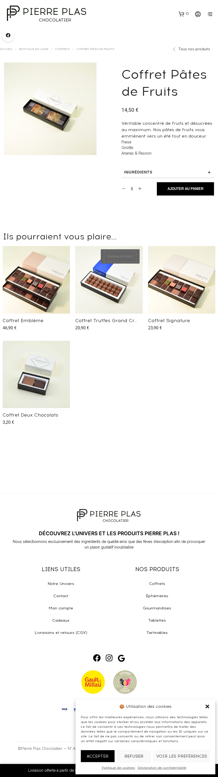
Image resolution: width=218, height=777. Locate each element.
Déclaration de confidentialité (162, 768)
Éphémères (157, 595)
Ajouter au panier (39, 321)
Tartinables (157, 632)
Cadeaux (60, 620)
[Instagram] (109, 658)
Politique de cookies (118, 768)
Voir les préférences (181, 756)
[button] (207, 706)
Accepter (97, 756)
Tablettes (157, 620)
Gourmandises (157, 608)
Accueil (6, 49)
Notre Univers (61, 583)
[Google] (121, 658)
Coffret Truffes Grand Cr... (106, 320)
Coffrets (62, 49)
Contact (60, 595)
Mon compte (61, 608)
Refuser (133, 756)
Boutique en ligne (33, 49)
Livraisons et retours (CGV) (61, 632)
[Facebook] (96, 658)
